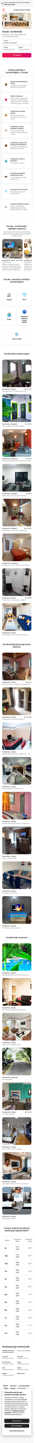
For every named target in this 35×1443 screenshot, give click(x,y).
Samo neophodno (16, 1426)
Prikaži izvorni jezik (9, 4)
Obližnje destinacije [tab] (8, 1351)
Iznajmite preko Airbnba (22, 10)
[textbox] (9, 49)
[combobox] (17, 43)
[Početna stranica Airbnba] (3, 10)
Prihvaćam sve (16, 1421)
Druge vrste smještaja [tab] (23, 1351)
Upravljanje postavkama (16, 1431)
